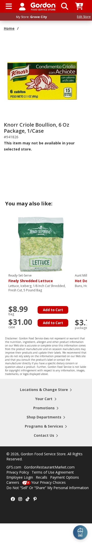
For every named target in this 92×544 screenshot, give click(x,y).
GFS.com (13, 467)
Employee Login (19, 477)
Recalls (41, 477)
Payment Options (64, 477)
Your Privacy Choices (48, 482)
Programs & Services (44, 426)
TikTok (27, 499)
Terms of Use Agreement (53, 472)
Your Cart (43, 398)
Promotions (44, 407)
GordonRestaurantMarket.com (49, 467)
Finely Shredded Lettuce (30, 278)
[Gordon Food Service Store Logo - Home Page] (43, 6)
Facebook (12, 499)
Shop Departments (44, 417)
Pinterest (35, 499)
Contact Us (44, 435)
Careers (12, 482)
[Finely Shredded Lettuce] (40, 243)
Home (9, 28)
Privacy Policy (17, 472)
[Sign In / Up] (22, 6)
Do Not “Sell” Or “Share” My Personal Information (47, 487)
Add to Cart (53, 310)
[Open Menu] (9, 6)
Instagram (20, 499)
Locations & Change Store (44, 389)
